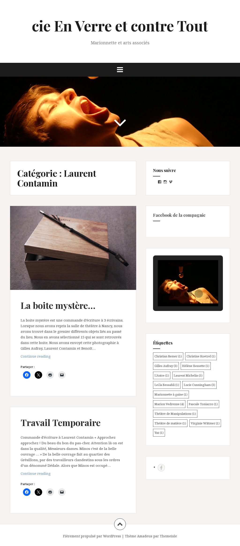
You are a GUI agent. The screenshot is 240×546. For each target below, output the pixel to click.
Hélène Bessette (195, 366)
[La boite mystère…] (74, 251)
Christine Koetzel (201, 356)
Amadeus (144, 536)
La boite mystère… (58, 305)
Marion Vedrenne (169, 404)
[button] (177, 293)
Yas (159, 432)
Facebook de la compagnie (179, 215)
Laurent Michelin (188, 375)
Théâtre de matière (170, 423)
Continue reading (44, 357)
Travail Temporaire (61, 422)
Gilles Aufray (165, 366)
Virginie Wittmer (205, 423)
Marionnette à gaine (171, 394)
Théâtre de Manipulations (175, 413)
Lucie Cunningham (199, 385)
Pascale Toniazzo (203, 404)
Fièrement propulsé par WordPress (92, 536)
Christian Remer (168, 356)
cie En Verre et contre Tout (120, 25)
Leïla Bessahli (166, 385)
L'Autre (161, 375)
